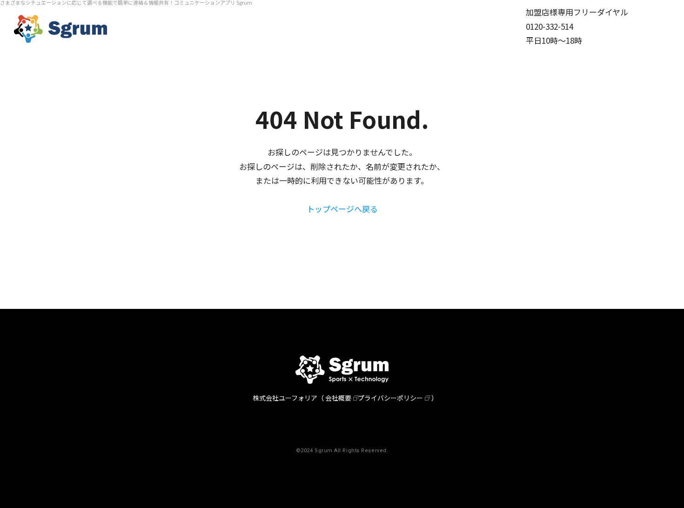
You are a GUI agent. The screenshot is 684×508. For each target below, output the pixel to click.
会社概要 (338, 397)
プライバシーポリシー (390, 397)
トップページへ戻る (342, 208)
